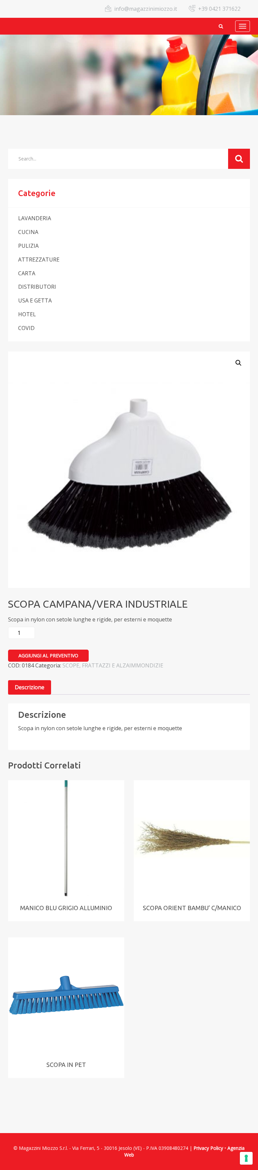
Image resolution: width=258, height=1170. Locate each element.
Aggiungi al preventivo (48, 655)
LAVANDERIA (34, 218)
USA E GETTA (35, 300)
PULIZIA (28, 245)
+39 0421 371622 (219, 8)
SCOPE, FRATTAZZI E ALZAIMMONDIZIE (112, 665)
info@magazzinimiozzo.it (145, 8)
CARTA (26, 273)
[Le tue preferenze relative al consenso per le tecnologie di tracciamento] (246, 1158)
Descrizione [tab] (29, 687)
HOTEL (27, 314)
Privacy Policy (208, 1148)
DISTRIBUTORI (37, 286)
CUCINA (28, 232)
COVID (26, 328)
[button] (238, 363)
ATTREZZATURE (38, 259)
